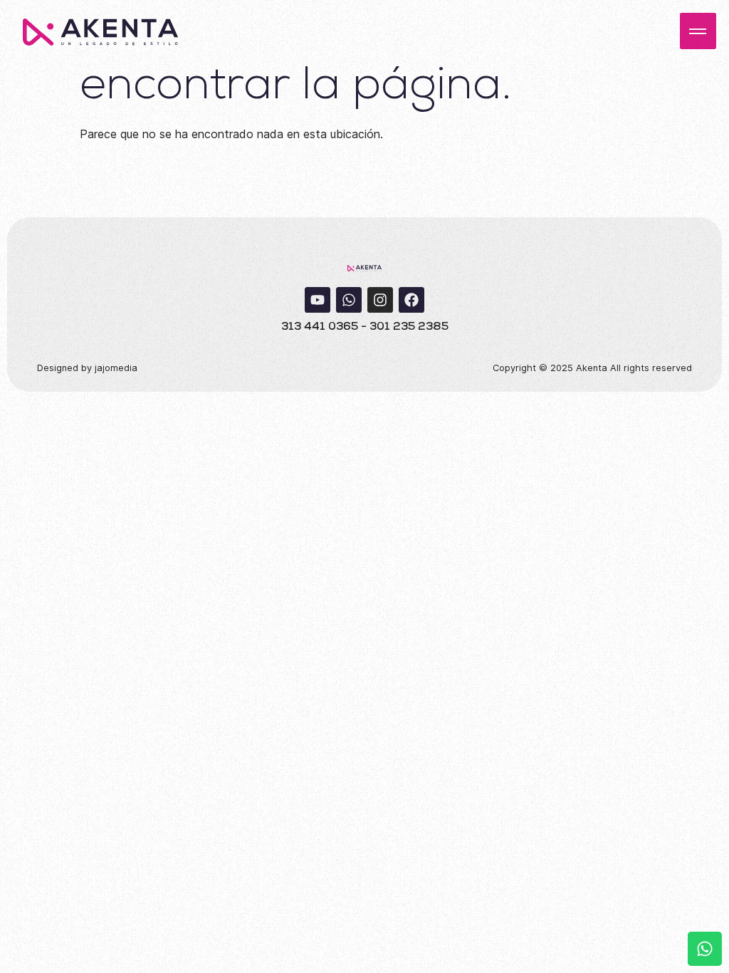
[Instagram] (380, 300)
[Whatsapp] (349, 300)
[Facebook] (411, 300)
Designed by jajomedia (87, 368)
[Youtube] (317, 300)
